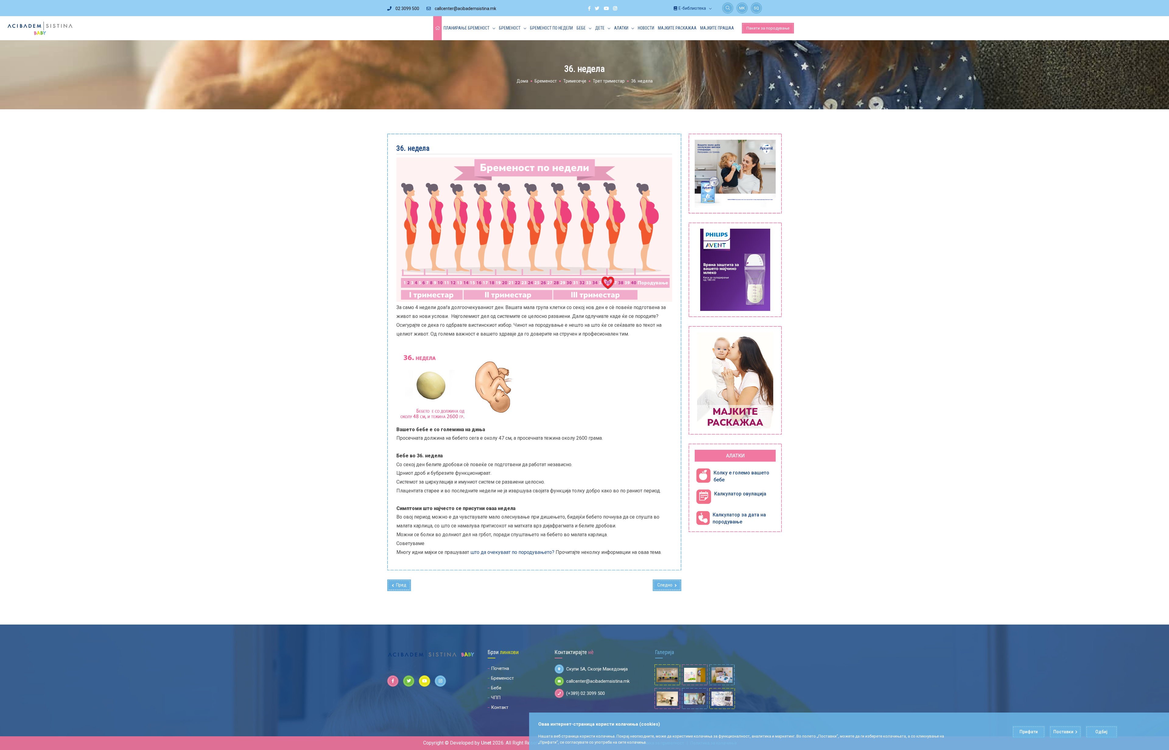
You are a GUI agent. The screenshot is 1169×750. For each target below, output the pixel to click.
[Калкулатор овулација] (704, 497)
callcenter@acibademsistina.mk (465, 8)
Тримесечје (574, 81)
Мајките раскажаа (677, 28)
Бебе (581, 28)
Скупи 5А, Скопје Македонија (597, 669)
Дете (600, 28)
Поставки (1063, 731)
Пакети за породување (767, 28)
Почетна (500, 668)
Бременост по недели (551, 28)
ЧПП (495, 697)
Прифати (1029, 731)
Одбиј (1101, 731)
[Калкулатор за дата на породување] (703, 518)
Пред (401, 585)
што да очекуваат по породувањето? (512, 552)
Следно (664, 585)
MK (742, 8)
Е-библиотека (692, 8)
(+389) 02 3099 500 (585, 693)
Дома (522, 81)
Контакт (499, 707)
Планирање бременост (467, 28)
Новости (646, 28)
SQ (756, 8)
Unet (486, 743)
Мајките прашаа (717, 28)
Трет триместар (609, 81)
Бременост (510, 28)
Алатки (621, 28)
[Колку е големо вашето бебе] (703, 476)
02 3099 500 (407, 8)
